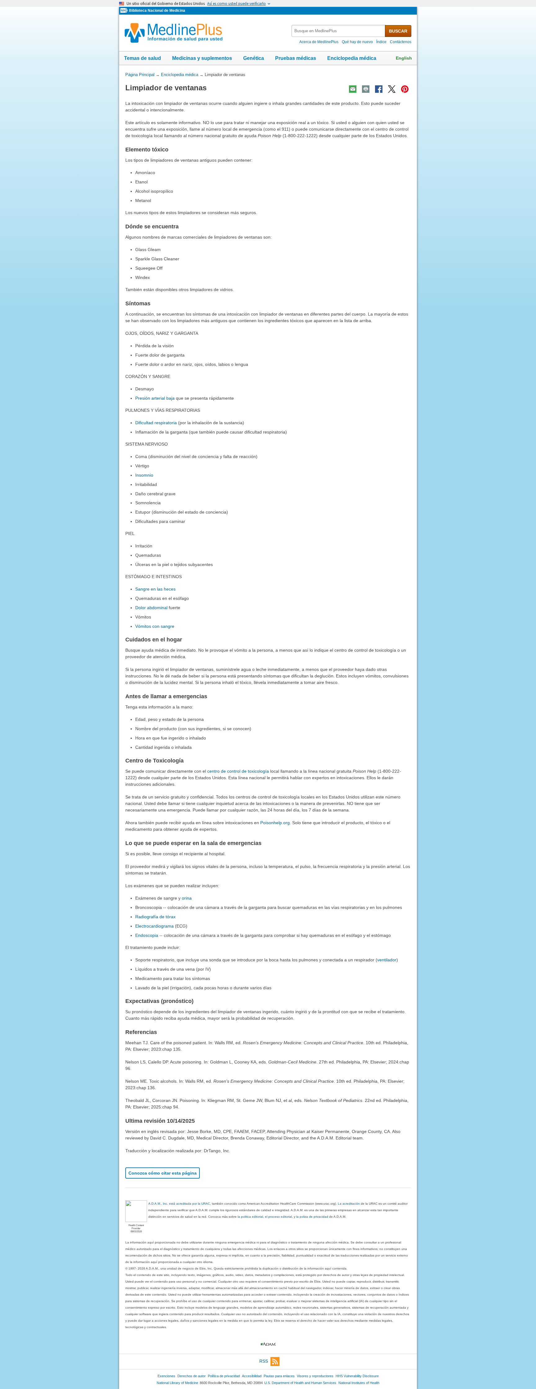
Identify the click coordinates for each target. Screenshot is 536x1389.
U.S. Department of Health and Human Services (300, 1383)
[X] (392, 89)
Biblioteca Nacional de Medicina (157, 10)
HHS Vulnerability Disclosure (357, 1376)
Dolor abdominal (151, 607)
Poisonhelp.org (275, 822)
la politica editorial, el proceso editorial (265, 1216)
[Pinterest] (405, 89)
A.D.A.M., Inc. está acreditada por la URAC (179, 1203)
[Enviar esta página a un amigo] (353, 89)
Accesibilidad (251, 1376)
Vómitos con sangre (154, 626)
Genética (253, 58)
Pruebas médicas (295, 58)
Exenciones (166, 1376)
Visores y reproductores (315, 1376)
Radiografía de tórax (155, 916)
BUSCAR (398, 31)
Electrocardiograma (154, 926)
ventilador (386, 959)
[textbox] (339, 31)
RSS (263, 1361)
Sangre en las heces (155, 589)
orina (187, 898)
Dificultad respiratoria (156, 422)
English (404, 58)
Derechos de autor (191, 1376)
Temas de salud (142, 58)
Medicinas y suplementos (202, 58)
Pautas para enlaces (279, 1376)
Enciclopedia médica (351, 58)
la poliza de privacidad (312, 1216)
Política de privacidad (224, 1376)
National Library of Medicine (177, 1383)
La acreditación (349, 1203)
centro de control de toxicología (238, 771)
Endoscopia (146, 935)
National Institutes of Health (358, 1383)
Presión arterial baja (155, 398)
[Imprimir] (366, 89)
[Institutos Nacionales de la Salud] (124, 10)
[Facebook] (379, 89)
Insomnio (144, 475)
